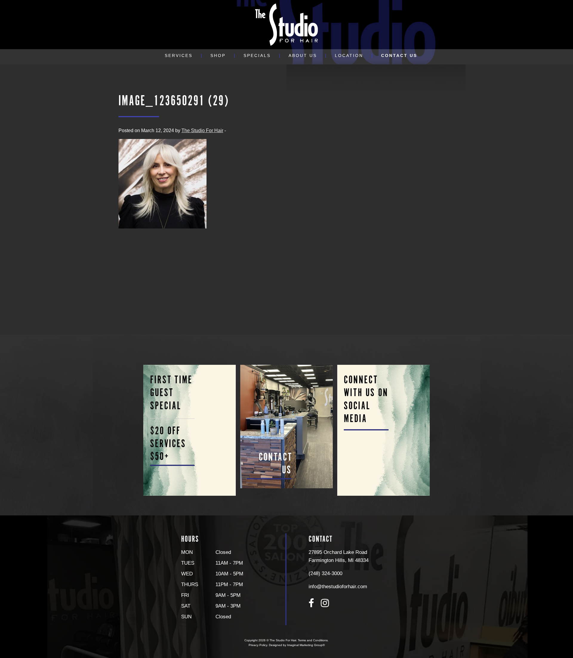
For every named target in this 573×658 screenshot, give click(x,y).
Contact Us (399, 55)
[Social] (383, 430)
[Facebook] (311, 603)
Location (349, 55)
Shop (218, 55)
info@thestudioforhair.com (338, 586)
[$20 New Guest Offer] (189, 430)
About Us (303, 55)
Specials (257, 55)
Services (178, 55)
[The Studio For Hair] (286, 24)
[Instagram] (325, 603)
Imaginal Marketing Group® (306, 645)
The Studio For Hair (202, 130)
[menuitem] (178, 55)
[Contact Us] (286, 426)
